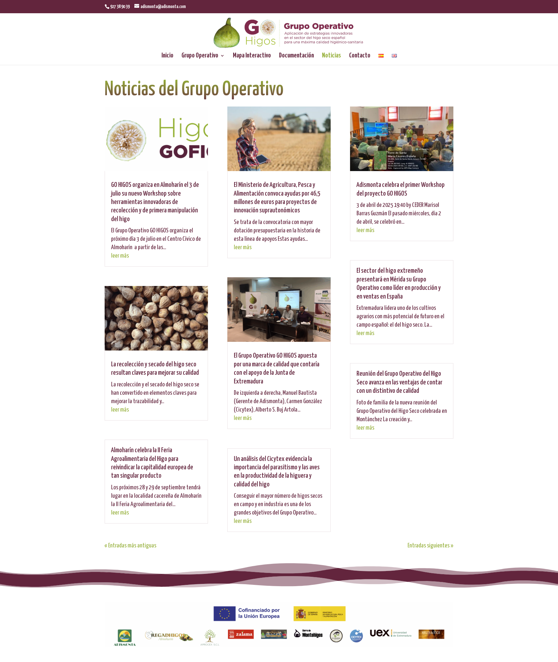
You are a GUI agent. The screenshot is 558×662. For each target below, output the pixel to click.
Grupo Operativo (199, 56)
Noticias (331, 56)
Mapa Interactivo (252, 56)
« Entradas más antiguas (130, 546)
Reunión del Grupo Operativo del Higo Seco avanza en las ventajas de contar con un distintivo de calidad (399, 382)
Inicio (167, 56)
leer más (120, 256)
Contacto (359, 56)
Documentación (296, 56)
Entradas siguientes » (430, 546)
